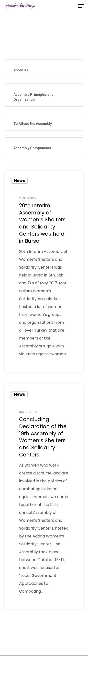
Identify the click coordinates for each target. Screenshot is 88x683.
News (19, 180)
